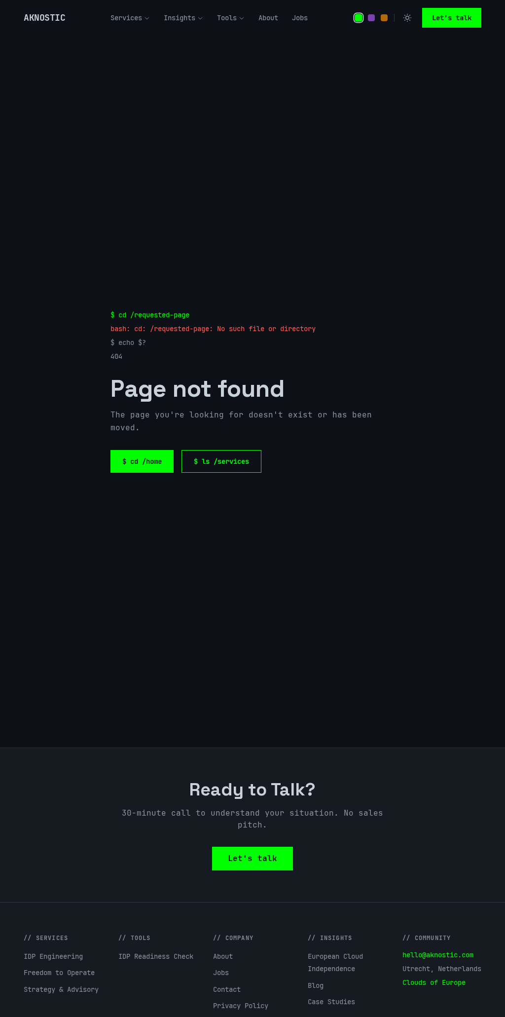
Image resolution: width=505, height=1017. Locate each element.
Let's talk (451, 17)
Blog (316, 985)
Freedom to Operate (59, 972)
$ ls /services (221, 461)
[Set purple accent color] (371, 18)
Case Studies (331, 1001)
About (268, 17)
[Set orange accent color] (384, 18)
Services (126, 17)
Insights (179, 17)
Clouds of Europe (434, 982)
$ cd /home (142, 461)
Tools (227, 17)
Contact (227, 989)
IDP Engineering (53, 956)
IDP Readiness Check (155, 956)
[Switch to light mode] (407, 18)
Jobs (300, 17)
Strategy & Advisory (61, 989)
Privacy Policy (240, 1005)
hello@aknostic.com (437, 954)
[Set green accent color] (358, 18)
